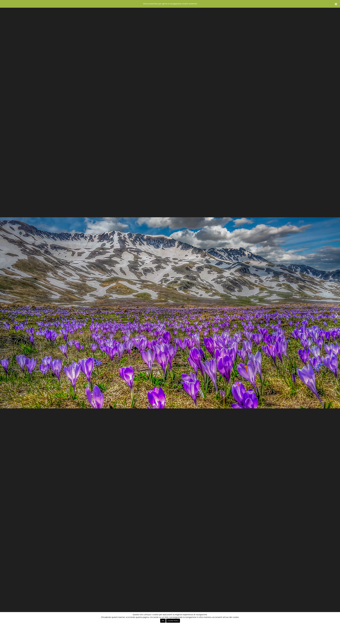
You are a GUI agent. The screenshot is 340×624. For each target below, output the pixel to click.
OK (163, 620)
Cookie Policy (173, 620)
